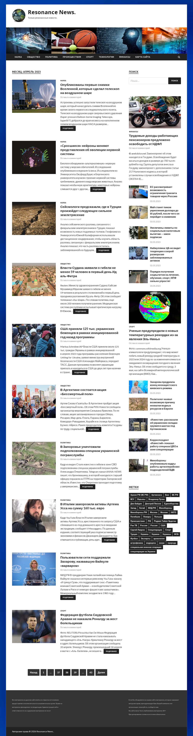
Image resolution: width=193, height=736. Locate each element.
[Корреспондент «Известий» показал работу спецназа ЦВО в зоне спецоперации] (138, 450)
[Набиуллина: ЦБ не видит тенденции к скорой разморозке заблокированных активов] (138, 258)
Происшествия (72, 57)
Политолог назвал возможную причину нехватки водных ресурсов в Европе (162, 404)
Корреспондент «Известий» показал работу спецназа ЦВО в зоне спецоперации (164, 444)
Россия (154, 525)
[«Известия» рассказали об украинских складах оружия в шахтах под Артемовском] (138, 430)
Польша (158, 516)
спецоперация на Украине (142, 551)
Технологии (106, 57)
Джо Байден (136, 503)
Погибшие (135, 516)
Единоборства (171, 503)
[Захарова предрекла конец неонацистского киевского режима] (138, 392)
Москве (164, 512)
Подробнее (68, 128)
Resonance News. (52, 12)
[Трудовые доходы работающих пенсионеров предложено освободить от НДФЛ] (155, 128)
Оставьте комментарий (70, 97)
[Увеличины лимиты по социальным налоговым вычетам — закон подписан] (138, 238)
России (143, 525)
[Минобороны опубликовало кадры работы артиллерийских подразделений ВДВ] (138, 471)
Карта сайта (142, 57)
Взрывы (141, 499)
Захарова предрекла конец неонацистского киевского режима (163, 385)
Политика (51, 57)
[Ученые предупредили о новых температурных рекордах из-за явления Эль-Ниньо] (155, 324)
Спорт (90, 57)
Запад (133, 508)
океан (162, 543)
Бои (167, 495)
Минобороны (165, 508)
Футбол (134, 538)
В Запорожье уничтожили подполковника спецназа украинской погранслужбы (89, 451)
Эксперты (145, 538)
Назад (33, 672)
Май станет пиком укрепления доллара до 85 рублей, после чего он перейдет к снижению (164, 212)
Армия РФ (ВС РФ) (139, 495)
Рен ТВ (133, 525)
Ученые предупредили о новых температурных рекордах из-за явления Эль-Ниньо (153, 335)
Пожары (147, 516)
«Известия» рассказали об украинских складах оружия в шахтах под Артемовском (164, 424)
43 (90, 672)
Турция (133, 534)
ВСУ (132, 499)
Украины (167, 534)
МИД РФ (152, 508)
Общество (33, 57)
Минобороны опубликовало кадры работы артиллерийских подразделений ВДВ (165, 465)
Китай (142, 508)
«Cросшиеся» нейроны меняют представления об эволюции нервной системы (90, 150)
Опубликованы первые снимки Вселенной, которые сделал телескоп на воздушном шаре (89, 89)
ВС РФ (175, 495)
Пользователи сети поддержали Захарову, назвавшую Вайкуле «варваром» (85, 561)
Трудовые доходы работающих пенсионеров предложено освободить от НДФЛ (153, 140)
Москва (153, 512)
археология (159, 538)
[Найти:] (155, 80)
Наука (18, 57)
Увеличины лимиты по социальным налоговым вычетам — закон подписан (165, 232)
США (163, 525)
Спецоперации (155, 530)
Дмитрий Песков (153, 503)
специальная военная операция (145, 547)
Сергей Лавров (137, 530)
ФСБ (176, 534)
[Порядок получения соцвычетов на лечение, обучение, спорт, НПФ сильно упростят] (138, 282)
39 (75, 672)
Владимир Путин (157, 499)
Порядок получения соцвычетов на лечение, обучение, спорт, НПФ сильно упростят (164, 276)
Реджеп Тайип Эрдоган (165, 521)
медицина (151, 543)
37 (58, 672)
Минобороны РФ (138, 512)
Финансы (124, 57)
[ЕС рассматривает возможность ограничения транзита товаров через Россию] (138, 197)
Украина (144, 534)
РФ (149, 521)
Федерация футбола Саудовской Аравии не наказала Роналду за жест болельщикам (88, 619)
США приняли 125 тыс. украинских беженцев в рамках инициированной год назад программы (89, 333)
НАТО (173, 512)
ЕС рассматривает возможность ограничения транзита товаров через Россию (163, 191)
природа (172, 543)
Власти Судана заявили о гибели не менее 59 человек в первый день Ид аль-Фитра (88, 272)
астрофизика (136, 543)
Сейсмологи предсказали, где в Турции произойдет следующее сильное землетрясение (90, 211)
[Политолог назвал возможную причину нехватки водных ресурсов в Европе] (138, 409)
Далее (101, 672)
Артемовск (156, 495)
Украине (155, 534)
